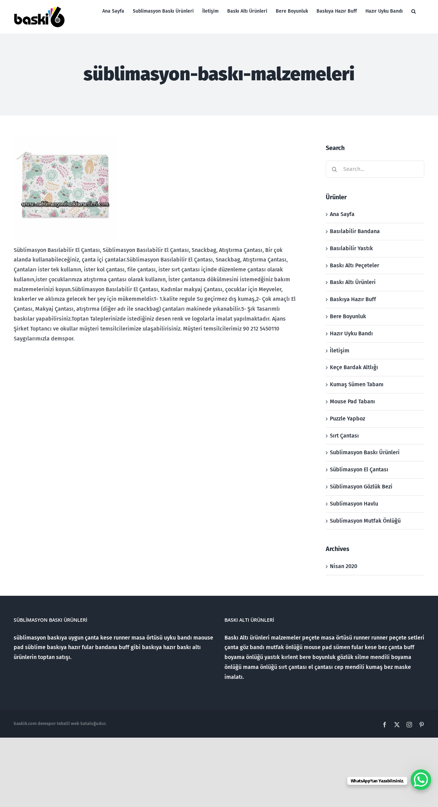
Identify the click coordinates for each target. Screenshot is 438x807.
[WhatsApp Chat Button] (421, 779)
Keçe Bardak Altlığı (354, 367)
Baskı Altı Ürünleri (353, 282)
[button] (413, 11)
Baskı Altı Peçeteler (354, 265)
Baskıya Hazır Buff (353, 299)
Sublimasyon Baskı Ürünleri (365, 452)
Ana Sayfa (342, 214)
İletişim (339, 350)
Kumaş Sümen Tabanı (357, 384)
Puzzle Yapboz (347, 418)
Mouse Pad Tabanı (352, 401)
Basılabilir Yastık (351, 248)
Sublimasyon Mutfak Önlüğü (365, 520)
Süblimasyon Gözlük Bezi (361, 486)
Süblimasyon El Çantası (359, 469)
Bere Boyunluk (348, 316)
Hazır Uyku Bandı (351, 333)
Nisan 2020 (343, 566)
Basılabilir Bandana (355, 231)
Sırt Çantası (344, 435)
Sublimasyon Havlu (354, 503)
